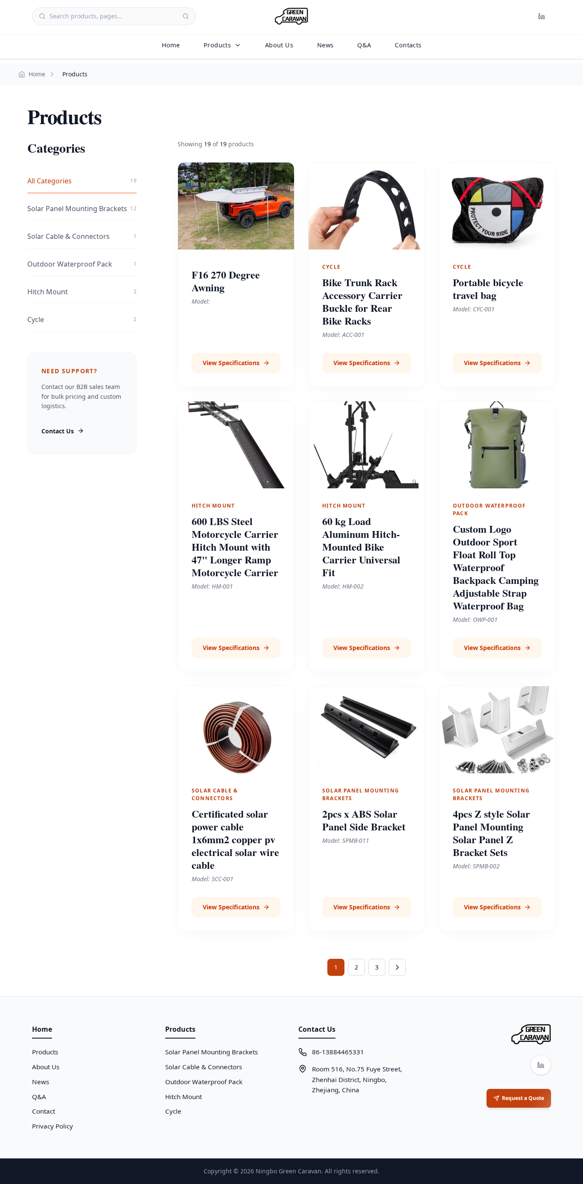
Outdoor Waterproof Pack (203, 1081)
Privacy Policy (52, 1126)
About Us (279, 45)
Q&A (364, 45)
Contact (43, 1111)
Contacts (408, 45)
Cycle (173, 1111)
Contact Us (57, 431)
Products (217, 45)
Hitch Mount (183, 1096)
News (325, 45)
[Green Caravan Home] (291, 16)
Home (171, 45)
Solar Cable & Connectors (203, 1066)
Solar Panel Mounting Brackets (211, 1052)
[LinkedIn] (541, 16)
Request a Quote (523, 1098)
